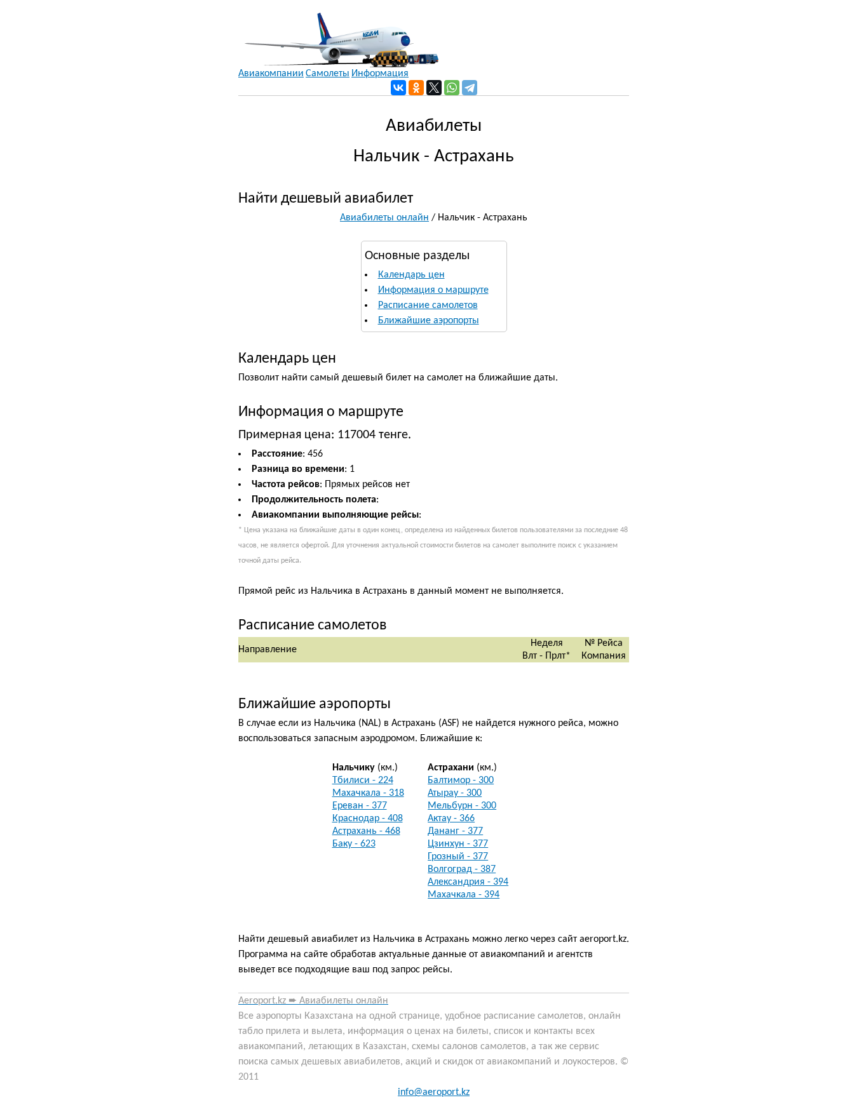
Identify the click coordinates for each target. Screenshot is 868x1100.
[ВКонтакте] (398, 87)
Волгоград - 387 (462, 869)
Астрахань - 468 (366, 831)
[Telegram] (469, 87)
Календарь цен (411, 275)
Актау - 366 (451, 819)
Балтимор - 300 (461, 780)
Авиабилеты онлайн (384, 218)
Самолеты (327, 74)
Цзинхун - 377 (458, 844)
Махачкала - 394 (463, 895)
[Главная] (338, 33)
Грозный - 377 (458, 857)
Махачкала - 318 (368, 793)
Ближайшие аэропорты (428, 321)
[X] (434, 87)
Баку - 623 (354, 844)
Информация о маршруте (433, 290)
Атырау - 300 (455, 793)
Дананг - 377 (455, 831)
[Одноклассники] (416, 87)
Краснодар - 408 (367, 819)
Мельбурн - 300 (462, 806)
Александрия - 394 (468, 882)
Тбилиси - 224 (362, 780)
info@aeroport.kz (434, 1092)
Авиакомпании (271, 74)
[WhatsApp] (451, 87)
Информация (380, 74)
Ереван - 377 (359, 806)
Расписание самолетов (428, 305)
